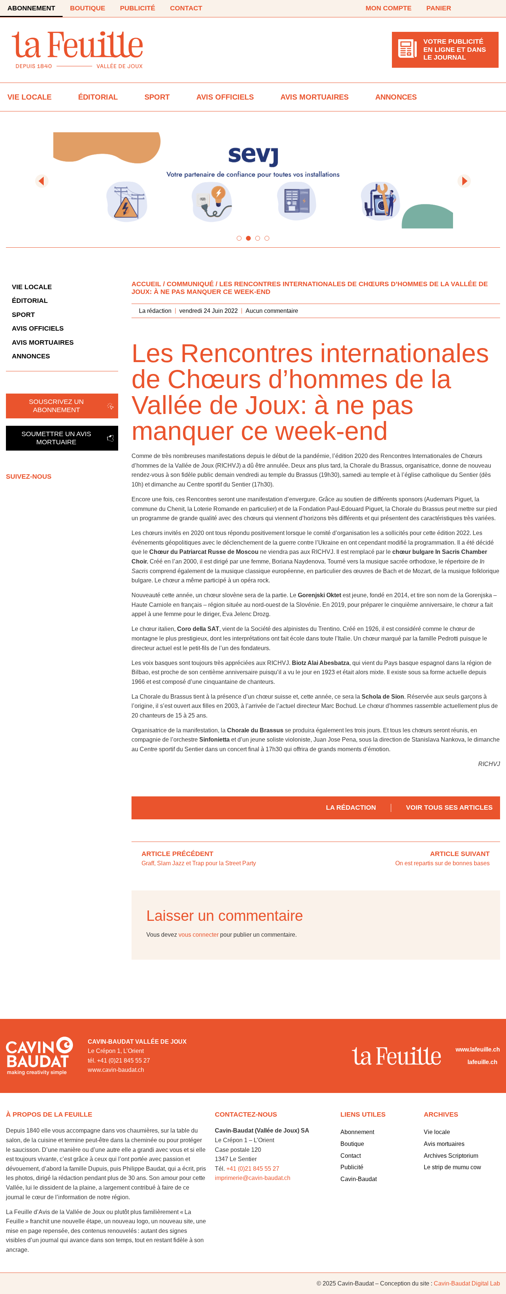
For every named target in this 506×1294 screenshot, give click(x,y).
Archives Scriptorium (451, 1156)
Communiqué (190, 284)
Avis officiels (225, 97)
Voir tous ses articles (449, 807)
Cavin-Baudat (358, 1179)
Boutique (87, 8)
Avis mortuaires (314, 97)
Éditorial (98, 97)
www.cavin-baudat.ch (116, 1070)
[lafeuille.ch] (460, 1062)
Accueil (146, 284)
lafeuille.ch (482, 1062)
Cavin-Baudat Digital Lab (467, 1283)
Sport (157, 97)
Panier (438, 8)
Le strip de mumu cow (452, 1167)
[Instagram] (494, 8)
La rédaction (351, 807)
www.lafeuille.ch (478, 1049)
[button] (42, 181)
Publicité (137, 8)
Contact (186, 8)
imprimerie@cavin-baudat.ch (252, 1178)
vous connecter (199, 935)
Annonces (396, 97)
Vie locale (29, 97)
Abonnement (31, 8)
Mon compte (389, 8)
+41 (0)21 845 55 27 (252, 1169)
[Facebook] (473, 8)
